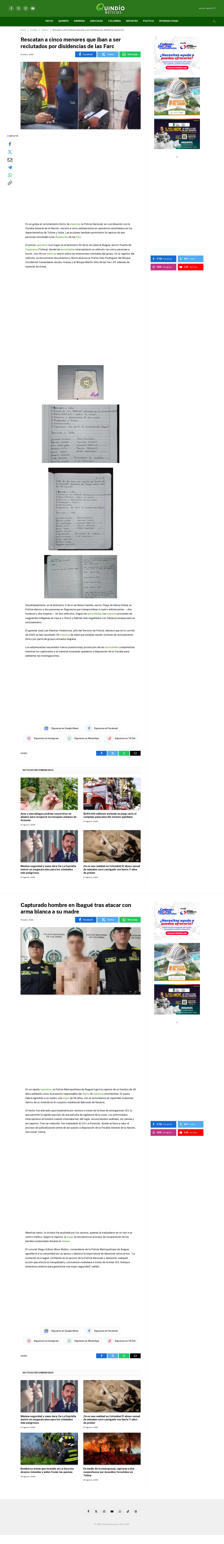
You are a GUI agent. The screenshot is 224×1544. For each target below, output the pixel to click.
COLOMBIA (114, 21)
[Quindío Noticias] (112, 8)
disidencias (61, 236)
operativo (42, 245)
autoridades (68, 249)
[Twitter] (10, 152)
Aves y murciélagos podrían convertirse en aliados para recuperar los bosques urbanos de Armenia (48, 817)
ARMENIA (79, 21)
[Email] (10, 160)
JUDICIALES (96, 21)
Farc (78, 236)
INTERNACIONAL (169, 21)
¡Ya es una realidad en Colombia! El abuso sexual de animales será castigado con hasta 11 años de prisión (111, 869)
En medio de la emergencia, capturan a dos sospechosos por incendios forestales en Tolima (108, 1472)
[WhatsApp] (10, 175)
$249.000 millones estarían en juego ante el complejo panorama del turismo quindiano (110, 815)
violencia (98, 1093)
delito (85, 1093)
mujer (66, 1098)
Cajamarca (31, 249)
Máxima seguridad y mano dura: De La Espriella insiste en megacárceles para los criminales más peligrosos (48, 869)
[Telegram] (10, 167)
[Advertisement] (80, 176)
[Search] (214, 21)
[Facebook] (10, 144)
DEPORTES (132, 21)
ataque (66, 1241)
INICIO (49, 21)
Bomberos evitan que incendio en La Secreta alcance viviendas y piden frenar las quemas (47, 1470)
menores (75, 224)
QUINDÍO (63, 21)
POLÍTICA (148, 21)
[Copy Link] (10, 183)
